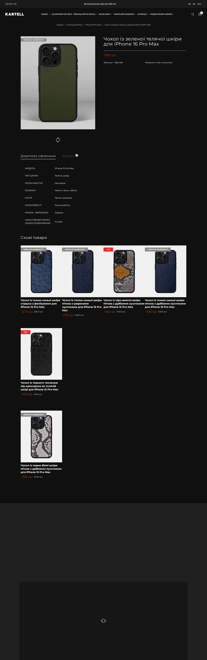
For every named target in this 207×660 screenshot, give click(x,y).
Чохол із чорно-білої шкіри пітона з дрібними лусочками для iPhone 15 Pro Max (41, 469)
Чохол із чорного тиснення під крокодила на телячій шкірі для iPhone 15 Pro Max (39, 386)
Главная (59, 25)
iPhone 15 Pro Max (64, 168)
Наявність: (150, 62)
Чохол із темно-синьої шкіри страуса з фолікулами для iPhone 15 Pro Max (40, 304)
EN (7, 4)
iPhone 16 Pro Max (93, 25)
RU (11, 4)
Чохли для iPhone (74, 25)
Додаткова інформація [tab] (38, 156)
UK (15, 4)
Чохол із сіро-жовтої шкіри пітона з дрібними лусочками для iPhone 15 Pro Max (124, 304)
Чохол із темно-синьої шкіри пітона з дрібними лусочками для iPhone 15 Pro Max (165, 304)
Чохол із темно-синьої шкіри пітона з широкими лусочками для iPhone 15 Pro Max (82, 305)
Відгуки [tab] (70, 156)
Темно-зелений (63, 198)
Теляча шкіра (62, 175)
